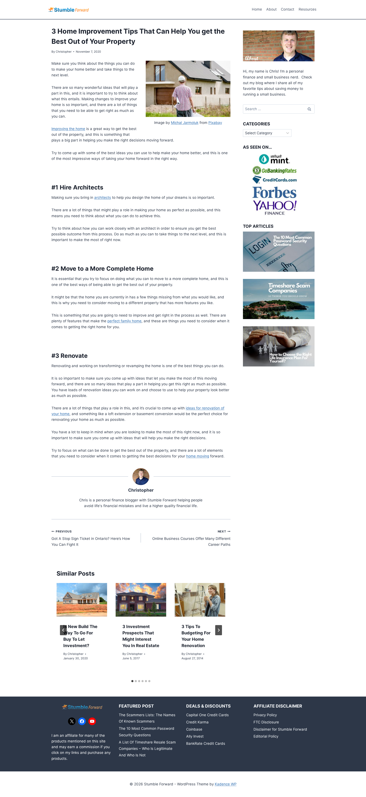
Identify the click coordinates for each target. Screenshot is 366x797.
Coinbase (194, 729)
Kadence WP (226, 784)
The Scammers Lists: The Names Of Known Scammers (147, 718)
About (271, 9)
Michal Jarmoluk (184, 123)
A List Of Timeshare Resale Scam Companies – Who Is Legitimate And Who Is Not (147, 748)
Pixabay (215, 123)
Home (257, 9)
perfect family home (124, 321)
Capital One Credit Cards (207, 715)
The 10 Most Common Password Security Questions (146, 731)
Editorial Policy (266, 736)
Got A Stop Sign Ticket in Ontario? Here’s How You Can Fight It (90, 538)
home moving (197, 456)
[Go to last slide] (63, 630)
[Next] (218, 630)
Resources (307, 9)
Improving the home (68, 129)
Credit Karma (197, 722)
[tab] (132, 681)
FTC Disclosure (266, 722)
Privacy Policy (265, 715)
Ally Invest (195, 736)
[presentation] (82, 600)
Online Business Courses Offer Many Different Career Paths (191, 538)
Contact (287, 9)
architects (102, 197)
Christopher (64, 51)
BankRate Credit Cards (205, 743)
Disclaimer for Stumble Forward (280, 729)
